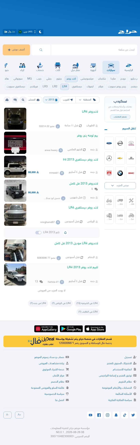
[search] (41, 49)
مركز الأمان (58, 375)
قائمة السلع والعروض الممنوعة (47, 388)
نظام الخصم (57, 382)
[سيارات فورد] (109, 143)
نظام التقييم (125, 382)
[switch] (38, 232)
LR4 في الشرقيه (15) (87, 303)
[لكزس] (131, 158)
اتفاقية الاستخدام (122, 369)
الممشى (31, 99)
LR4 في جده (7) (38, 303)
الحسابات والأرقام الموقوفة (117, 388)
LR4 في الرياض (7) (61, 303)
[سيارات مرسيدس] (109, 158)
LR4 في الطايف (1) (88, 311)
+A (19, 415)
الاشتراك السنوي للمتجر (119, 363)
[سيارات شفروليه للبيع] (120, 158)
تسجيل (128, 357)
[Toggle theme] (40, 32)
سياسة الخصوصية (54, 394)
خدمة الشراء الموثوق (53, 369)
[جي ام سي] (131, 173)
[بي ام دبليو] (120, 173)
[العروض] (7, 100)
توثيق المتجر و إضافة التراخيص (115, 375)
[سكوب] (15, 99)
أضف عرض (18, 49)
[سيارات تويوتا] (131, 143)
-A (7, 415)
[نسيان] (120, 143)
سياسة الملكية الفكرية (120, 400)
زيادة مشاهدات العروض (51, 363)
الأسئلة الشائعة (124, 394)
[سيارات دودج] (109, 173)
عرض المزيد (122, 185)
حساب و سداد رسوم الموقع (49, 357)
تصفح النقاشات (120, 117)
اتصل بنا (59, 400)
